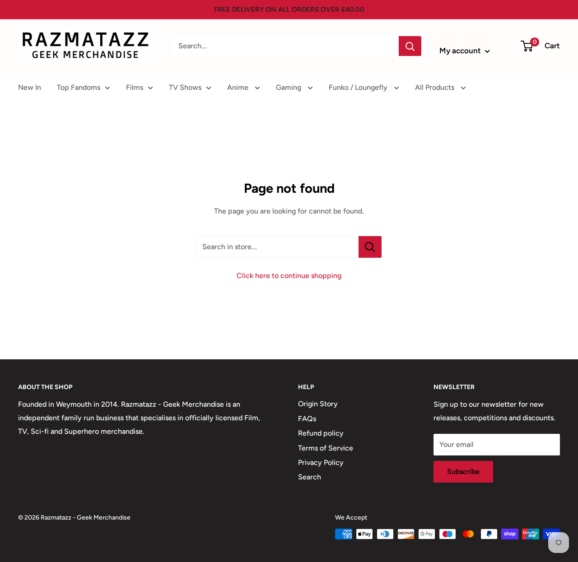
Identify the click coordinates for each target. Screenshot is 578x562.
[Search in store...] (370, 247)
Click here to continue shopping (289, 275)
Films (134, 87)
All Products (435, 87)
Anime (238, 87)
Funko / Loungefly (359, 87)
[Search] (410, 46)
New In (29, 87)
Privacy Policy (321, 462)
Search (309, 477)
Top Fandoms (78, 87)
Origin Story (318, 403)
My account (461, 50)
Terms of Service (325, 448)
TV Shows (185, 87)
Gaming (289, 87)
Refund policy (321, 433)
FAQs (307, 418)
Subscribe (463, 471)
